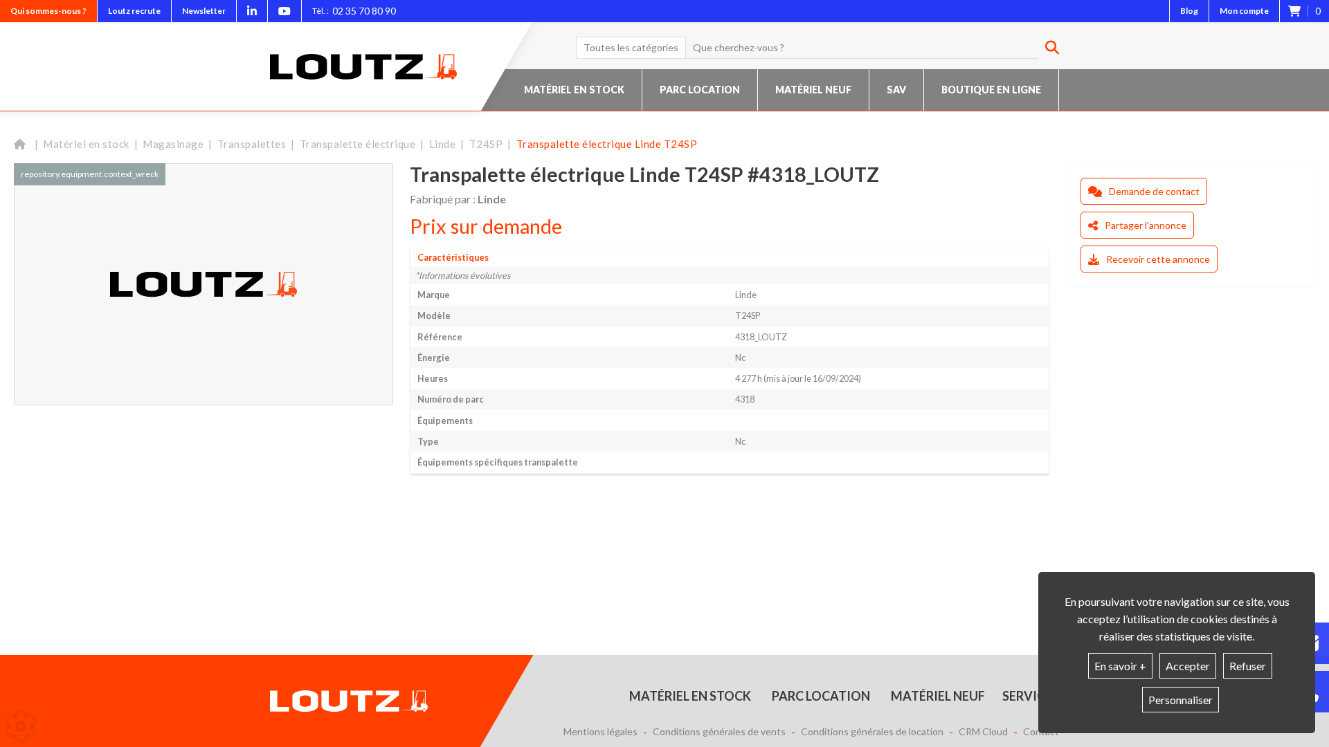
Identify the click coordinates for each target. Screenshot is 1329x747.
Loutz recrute (134, 11)
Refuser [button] (1247, 665)
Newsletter (204, 11)
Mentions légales (600, 732)
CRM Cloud (983, 732)
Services (1030, 696)
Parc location (700, 89)
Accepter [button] (1188, 665)
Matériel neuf (813, 89)
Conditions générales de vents (719, 732)
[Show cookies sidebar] (21, 726)
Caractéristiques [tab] (453, 257)
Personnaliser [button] (1180, 699)
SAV (896, 89)
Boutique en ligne (991, 89)
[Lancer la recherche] (1047, 48)
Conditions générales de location (872, 732)
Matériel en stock (574, 89)
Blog (1189, 11)
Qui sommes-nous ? (48, 11)
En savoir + (1120, 665)
